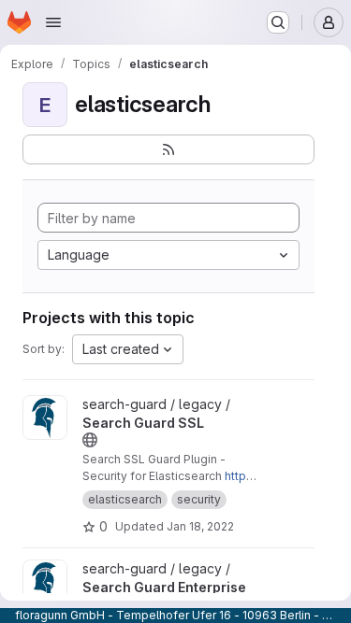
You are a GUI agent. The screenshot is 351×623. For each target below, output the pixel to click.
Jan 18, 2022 (200, 526)
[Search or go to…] (278, 22)
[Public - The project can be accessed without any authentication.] (89, 439)
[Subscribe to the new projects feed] (168, 149)
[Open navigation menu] (53, 22)
